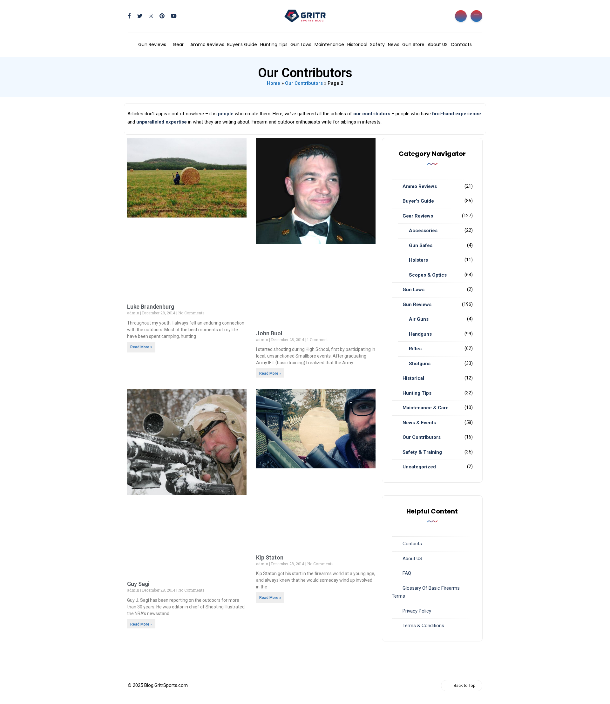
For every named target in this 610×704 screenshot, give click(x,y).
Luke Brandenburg (150, 306)
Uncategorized (419, 467)
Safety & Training (422, 452)
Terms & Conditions (423, 625)
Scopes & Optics (428, 275)
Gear (178, 44)
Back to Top (465, 685)
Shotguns (419, 363)
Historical (357, 44)
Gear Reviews (418, 216)
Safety (377, 44)
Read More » (141, 347)
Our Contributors (304, 83)
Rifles (415, 349)
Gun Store (413, 44)
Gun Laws (300, 44)
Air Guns (419, 319)
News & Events (419, 423)
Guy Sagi (138, 583)
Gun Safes (420, 245)
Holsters (418, 260)
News (393, 44)
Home (273, 83)
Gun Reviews (152, 44)
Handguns (420, 334)
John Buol (269, 333)
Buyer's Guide (418, 201)
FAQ (407, 573)
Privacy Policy (417, 611)
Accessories (423, 230)
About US (438, 44)
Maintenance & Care (426, 408)
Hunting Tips (274, 44)
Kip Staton (269, 557)
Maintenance (329, 44)
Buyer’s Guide (242, 44)
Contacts (461, 44)
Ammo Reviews (207, 44)
